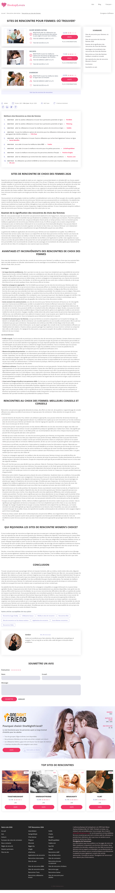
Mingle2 (50, 837)
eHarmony (31, 852)
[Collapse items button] (41, 92)
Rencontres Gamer (54, 872)
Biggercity (31, 846)
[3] (16, 670)
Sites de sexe (32, 861)
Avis (93, 4)
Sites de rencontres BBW (36, 866)
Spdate (50, 849)
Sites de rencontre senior (36, 869)
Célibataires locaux (28, 616)
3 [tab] (113, 743)
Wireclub (31, 843)
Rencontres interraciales (36, 858)
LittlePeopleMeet (69, 148)
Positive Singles (67, 153)
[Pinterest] (15, 107)
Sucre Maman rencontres (60, 620)
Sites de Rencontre (54, 855)
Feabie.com (52, 843)
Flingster (31, 840)
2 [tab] (113, 741)
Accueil (3, 831)
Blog (99, 4)
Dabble (69, 128)
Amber (28, 635)
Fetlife (50, 831)
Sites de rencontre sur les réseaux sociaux (15, 620)
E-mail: (44, 674)
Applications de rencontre (40, 620)
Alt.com (12, 163)
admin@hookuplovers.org (81, 833)
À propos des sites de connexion (11, 840)
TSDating (69, 124)
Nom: (3, 674)
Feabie (50, 144)
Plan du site (5, 852)
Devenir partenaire (7, 849)
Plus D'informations (69, 42)
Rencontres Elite (64, 616)
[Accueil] (13, 5)
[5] (20, 670)
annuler (21, 699)
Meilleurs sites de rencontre (46, 616)
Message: (4, 683)
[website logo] (15, 36)
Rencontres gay (53, 869)
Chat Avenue (32, 837)
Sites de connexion (54, 858)
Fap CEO (51, 846)
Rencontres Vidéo (8, 625)
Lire (15, 803)
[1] (12, 670)
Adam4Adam (32, 831)
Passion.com (71, 157)
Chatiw (50, 834)
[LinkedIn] (7, 107)
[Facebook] (3, 107)
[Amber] (13, 642)
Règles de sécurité (7, 846)
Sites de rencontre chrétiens (57, 866)
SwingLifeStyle (32, 834)
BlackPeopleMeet (53, 840)
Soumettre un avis (91, 67)
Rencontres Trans (34, 872)
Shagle (30, 849)
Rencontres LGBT (53, 852)
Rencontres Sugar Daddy (10, 616)
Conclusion (89, 64)
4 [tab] (113, 746)
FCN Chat (34, 134)
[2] (14, 670)
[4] (18, 670)
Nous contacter (6, 843)
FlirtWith (69, 120)
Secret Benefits (14, 140)
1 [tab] (113, 738)
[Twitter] (11, 107)
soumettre (9, 699)
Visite (69, 37)
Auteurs (3, 837)
